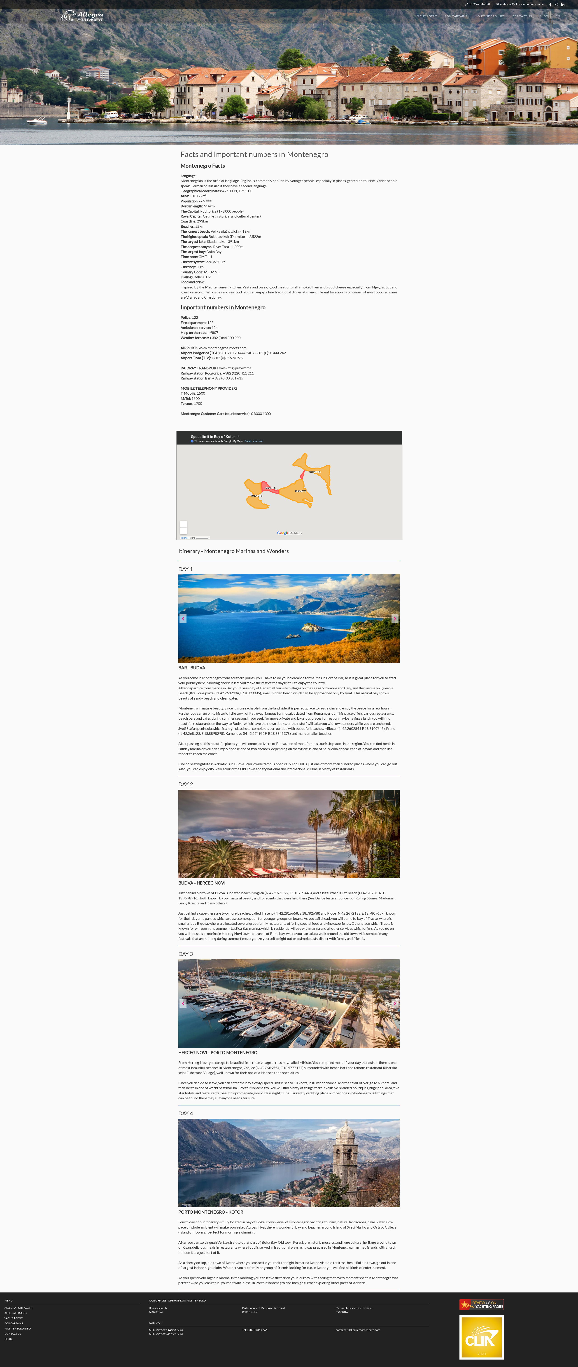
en (560, 16)
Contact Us (522, 16)
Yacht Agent (426, 16)
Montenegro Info (490, 16)
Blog (544, 16)
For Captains (456, 16)
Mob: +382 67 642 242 (163, 1334)
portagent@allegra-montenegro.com (522, 4)
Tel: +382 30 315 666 (254, 1330)
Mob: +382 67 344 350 (163, 1330)
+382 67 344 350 (479, 4)
